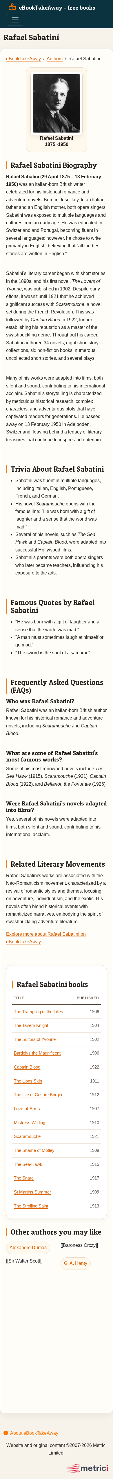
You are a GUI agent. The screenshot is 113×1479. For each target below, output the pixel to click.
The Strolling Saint (31, 1206)
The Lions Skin (28, 1081)
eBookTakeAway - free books (56, 7)
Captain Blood (27, 1067)
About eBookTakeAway (33, 1433)
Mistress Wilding (29, 1122)
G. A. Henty (75, 1263)
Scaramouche (27, 1136)
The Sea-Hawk (28, 1164)
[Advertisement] (56, 1335)
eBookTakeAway (23, 58)
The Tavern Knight (31, 1025)
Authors (55, 58)
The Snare (24, 1178)
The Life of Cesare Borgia (38, 1094)
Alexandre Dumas (28, 1247)
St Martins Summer (32, 1192)
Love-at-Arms (27, 1108)
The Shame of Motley (34, 1150)
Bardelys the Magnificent (37, 1053)
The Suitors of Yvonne (35, 1039)
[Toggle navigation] (15, 20)
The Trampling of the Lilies (38, 1011)
